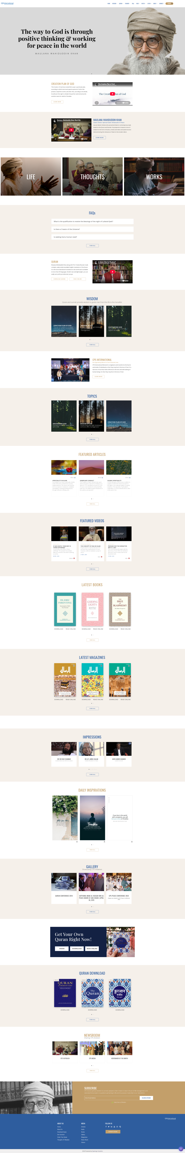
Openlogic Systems (97, 1151)
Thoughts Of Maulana (63, 1140)
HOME (109, 3)
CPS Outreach (65, 1058)
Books (83, 1132)
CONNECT (161, 3)
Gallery (83, 1134)
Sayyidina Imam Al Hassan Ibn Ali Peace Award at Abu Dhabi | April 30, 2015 (91, 898)
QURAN (120, 3)
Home (59, 1127)
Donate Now (113, 1131)
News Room (85, 1140)
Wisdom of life (87, 326)
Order (61, 948)
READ (137, 3)
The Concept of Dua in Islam (90, 546)
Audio (83, 1129)
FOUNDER (127, 3)
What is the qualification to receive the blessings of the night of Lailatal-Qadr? (83, 221)
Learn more (57, 101)
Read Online (71, 629)
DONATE (169, 3)
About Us (60, 1129)
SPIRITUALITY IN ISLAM (59, 480)
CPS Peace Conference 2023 (119, 896)
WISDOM (114, 3)
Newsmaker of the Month (119, 1058)
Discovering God (115, 327)
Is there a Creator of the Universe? (67, 229)
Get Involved (61, 1134)
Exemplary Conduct (87, 480)
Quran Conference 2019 (64, 896)
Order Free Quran (62, 1137)
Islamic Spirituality (114, 480)
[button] (64, 883)
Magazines (84, 1137)
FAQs (133, 3)
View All (92, 245)
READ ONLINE (78, 279)
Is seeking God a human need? (65, 237)
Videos (83, 1142)
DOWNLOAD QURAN (59, 279)
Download (58, 629)
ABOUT (154, 3)
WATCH (143, 3)
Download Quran (62, 1132)
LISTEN (148, 3)
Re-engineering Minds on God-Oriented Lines (105, 362)
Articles (83, 1127)
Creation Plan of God (62, 326)
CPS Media (92, 1058)
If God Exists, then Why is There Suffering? (62, 546)
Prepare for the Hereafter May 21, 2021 (117, 546)
